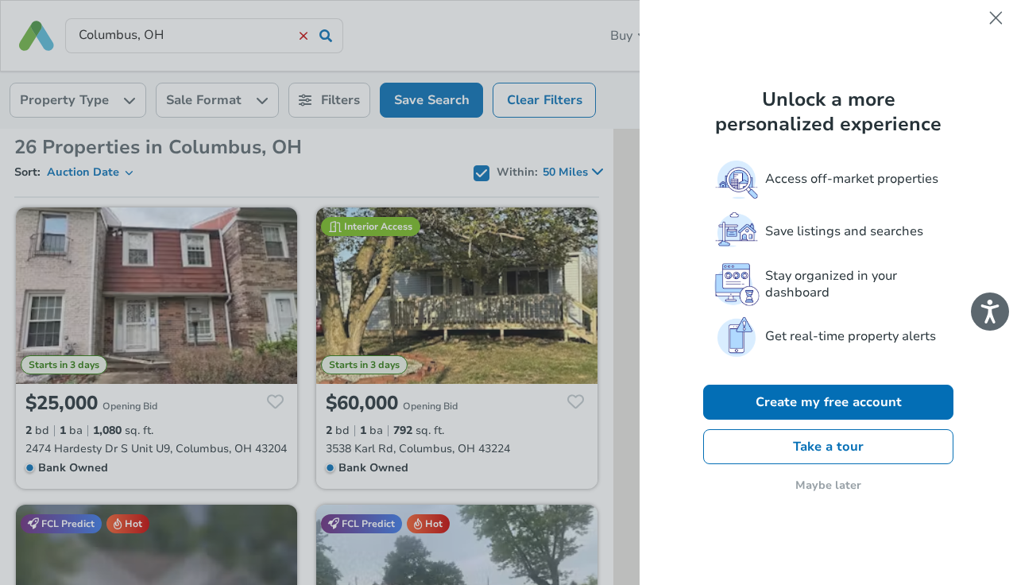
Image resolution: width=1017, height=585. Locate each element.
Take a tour (828, 446)
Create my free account (829, 402)
